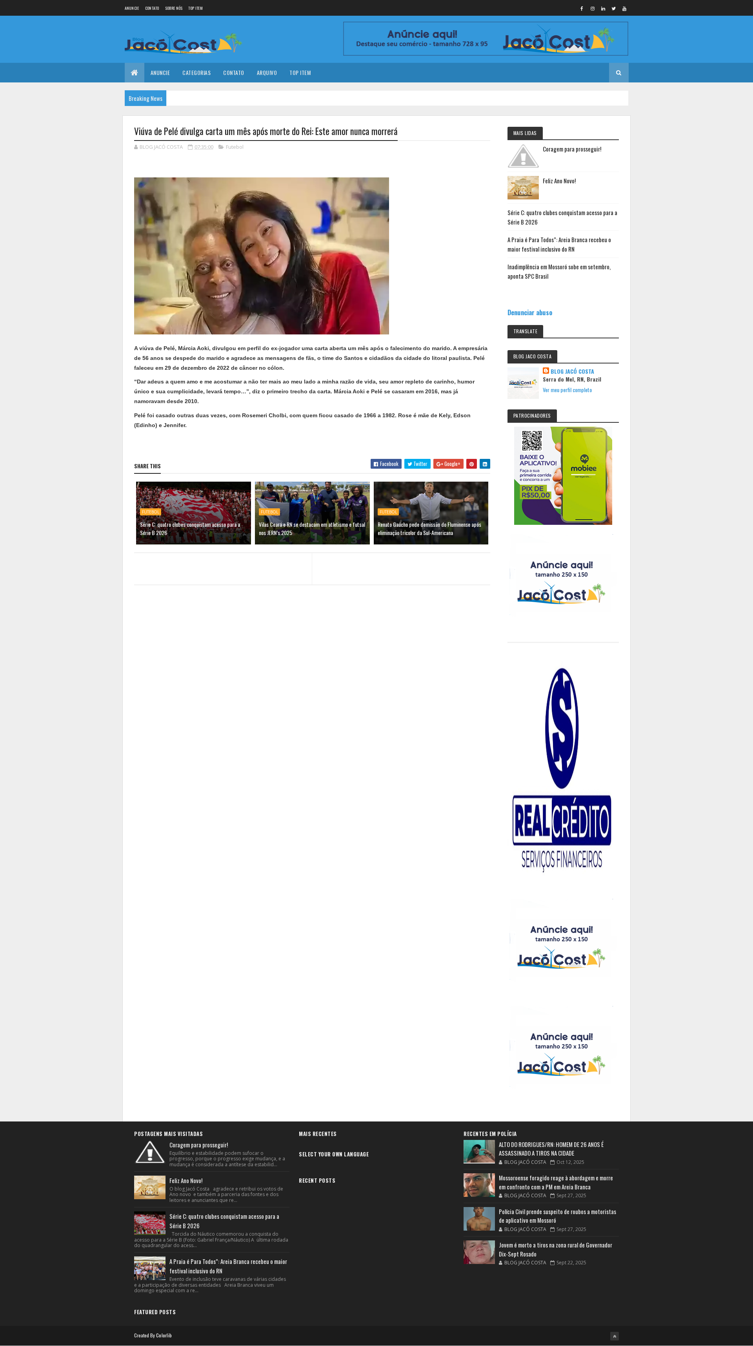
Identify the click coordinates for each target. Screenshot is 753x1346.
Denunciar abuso (529, 312)
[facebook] (582, 8)
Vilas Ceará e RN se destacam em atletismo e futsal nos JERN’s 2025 (312, 528)
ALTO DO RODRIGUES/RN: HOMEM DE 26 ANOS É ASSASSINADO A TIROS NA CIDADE (551, 1149)
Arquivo (267, 72)
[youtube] (624, 8)
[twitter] (613, 8)
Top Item (195, 8)
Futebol (235, 146)
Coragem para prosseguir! (572, 148)
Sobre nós (174, 8)
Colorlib (164, 1335)
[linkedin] (603, 8)
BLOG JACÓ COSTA (572, 371)
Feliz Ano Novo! (559, 180)
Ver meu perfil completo (567, 389)
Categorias (196, 72)
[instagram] (592, 8)
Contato (152, 8)
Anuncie (132, 8)
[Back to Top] (614, 1336)
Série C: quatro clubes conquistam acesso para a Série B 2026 (190, 528)
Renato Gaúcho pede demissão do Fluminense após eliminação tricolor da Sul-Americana (429, 528)
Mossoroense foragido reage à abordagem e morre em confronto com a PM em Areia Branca (556, 1182)
